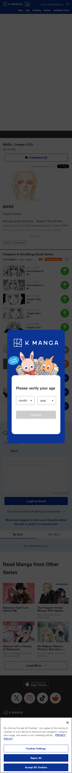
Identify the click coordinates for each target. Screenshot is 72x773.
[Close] (68, 723)
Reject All (36, 758)
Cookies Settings (36, 748)
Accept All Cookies (36, 767)
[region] (36, 745)
